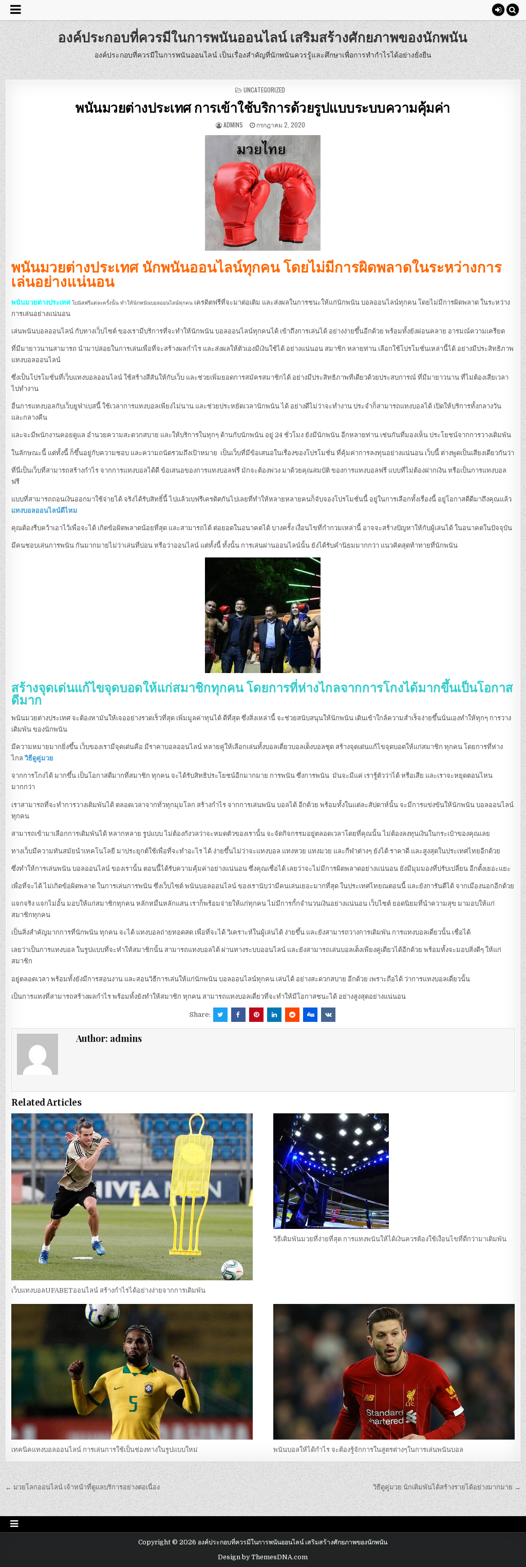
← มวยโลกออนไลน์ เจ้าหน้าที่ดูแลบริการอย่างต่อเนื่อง (82, 1487)
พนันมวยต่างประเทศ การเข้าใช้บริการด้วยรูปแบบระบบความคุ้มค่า (263, 107)
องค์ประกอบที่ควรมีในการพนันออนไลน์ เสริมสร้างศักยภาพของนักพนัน (262, 37)
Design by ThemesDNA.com (263, 1557)
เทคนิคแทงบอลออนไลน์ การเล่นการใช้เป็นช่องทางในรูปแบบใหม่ (104, 1449)
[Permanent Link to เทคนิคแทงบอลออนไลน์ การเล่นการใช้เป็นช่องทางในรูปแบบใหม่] (132, 1372)
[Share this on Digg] (310, 1015)
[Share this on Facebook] (238, 1015)
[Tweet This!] (220, 1015)
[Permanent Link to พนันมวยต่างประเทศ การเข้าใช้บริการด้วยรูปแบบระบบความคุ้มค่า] (263, 193)
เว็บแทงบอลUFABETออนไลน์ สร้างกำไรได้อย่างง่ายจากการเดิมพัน (108, 1290)
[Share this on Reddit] (292, 1015)
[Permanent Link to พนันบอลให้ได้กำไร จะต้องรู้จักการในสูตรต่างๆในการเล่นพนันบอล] (394, 1372)
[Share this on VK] (328, 1015)
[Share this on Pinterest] (256, 1015)
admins (233, 124)
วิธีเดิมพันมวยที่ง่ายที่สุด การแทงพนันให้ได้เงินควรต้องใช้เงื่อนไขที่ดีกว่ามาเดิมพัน (390, 1239)
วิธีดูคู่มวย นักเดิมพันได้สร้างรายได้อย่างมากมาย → (447, 1487)
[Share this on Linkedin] (274, 1015)
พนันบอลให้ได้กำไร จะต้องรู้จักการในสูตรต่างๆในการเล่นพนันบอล (368, 1449)
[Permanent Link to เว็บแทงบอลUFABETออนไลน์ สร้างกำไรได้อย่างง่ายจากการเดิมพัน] (132, 1196)
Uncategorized (264, 89)
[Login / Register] (498, 10)
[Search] (512, 10)
